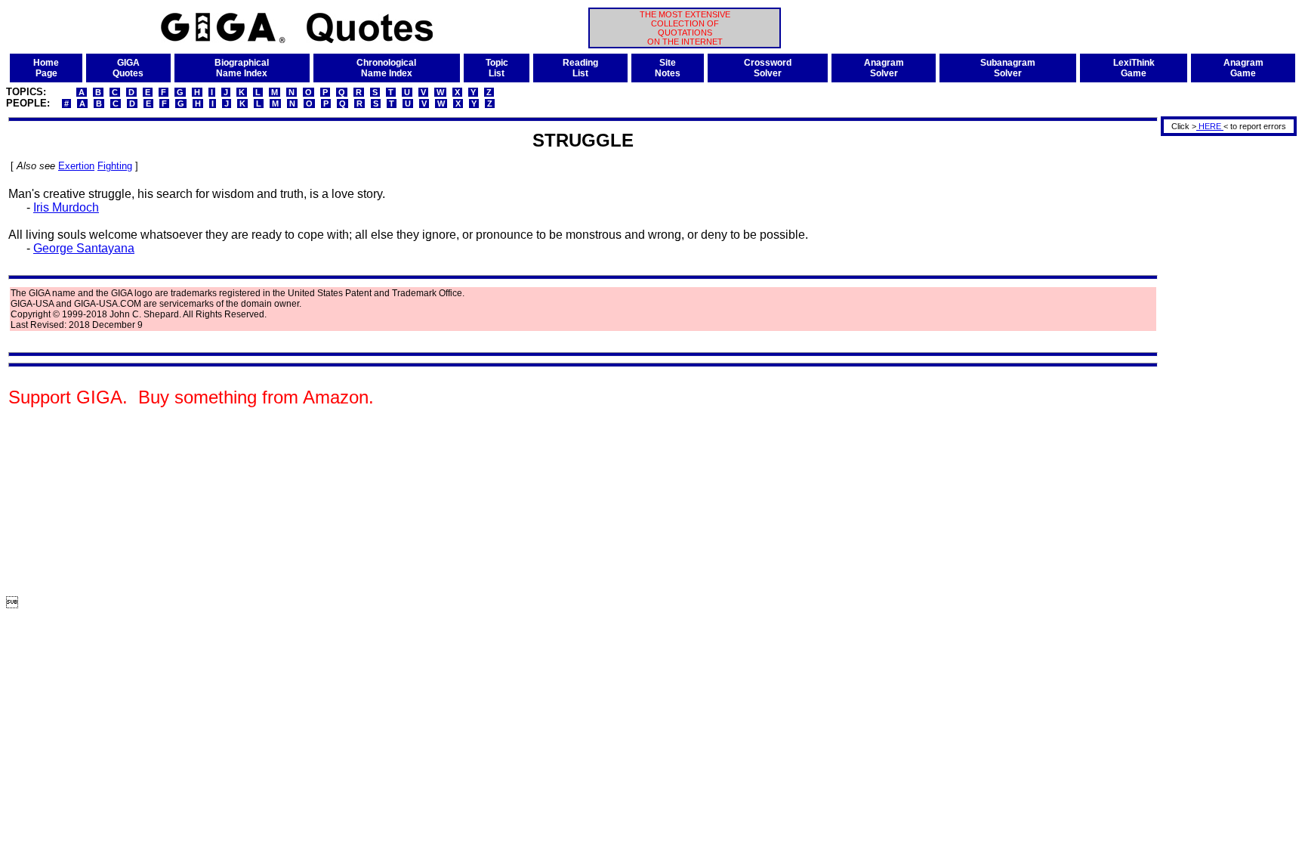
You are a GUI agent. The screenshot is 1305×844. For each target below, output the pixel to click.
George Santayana (83, 248)
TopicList (497, 68)
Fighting (114, 166)
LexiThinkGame (1134, 68)
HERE (1209, 126)
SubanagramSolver (1007, 68)
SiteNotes (667, 68)
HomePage (46, 68)
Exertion (76, 166)
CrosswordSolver (767, 68)
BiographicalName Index (241, 68)
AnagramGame (1243, 68)
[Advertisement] (1223, 365)
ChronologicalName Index (386, 68)
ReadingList (580, 68)
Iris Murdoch (66, 207)
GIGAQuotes (128, 68)
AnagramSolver (884, 68)
